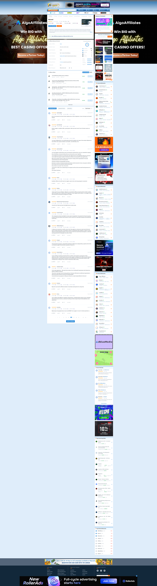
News (95, 10)
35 (73, 317)
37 (78, 317)
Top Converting (86, 72)
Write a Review (52, 26)
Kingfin (99, 460)
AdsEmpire (100, 519)
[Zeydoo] (61, 13)
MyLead (53, 77)
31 (63, 317)
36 (76, 317)
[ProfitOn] (70, 13)
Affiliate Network (50, 16)
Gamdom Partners (99, 466)
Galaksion (72, 570)
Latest (91, 72)
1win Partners (100, 470)
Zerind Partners (99, 476)
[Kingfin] (87, 13)
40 (85, 317)
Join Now (59, 26)
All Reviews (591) (52, 108)
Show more (70, 104)
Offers (88, 10)
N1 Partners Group (100, 491)
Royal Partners (73, 571)
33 (68, 317)
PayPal (61, 56)
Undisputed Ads (101, 449)
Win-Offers (100, 513)
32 (66, 317)
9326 (61, 44)
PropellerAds (84, 571)
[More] (91, 32)
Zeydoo (99, 524)
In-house (61, 62)
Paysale (99, 455)
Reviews (48, 570)
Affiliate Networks (61, 570)
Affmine (99, 443)
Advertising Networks (62, 571)
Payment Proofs (62, 108)
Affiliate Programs (61, 573)
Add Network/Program (62, 574)
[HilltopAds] (53, 13)
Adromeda (100, 497)
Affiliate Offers (50, 571)
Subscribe (110, 36)
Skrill (64, 56)
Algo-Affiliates (101, 508)
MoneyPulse (100, 485)
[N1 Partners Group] (104, 13)
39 (83, 317)
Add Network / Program (105, 0)
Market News (49, 573)
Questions (70, 108)
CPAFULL (83, 570)
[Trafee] (95, 13)
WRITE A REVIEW (70, 321)
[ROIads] (78, 13)
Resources (49, 574)
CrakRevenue (100, 480)
